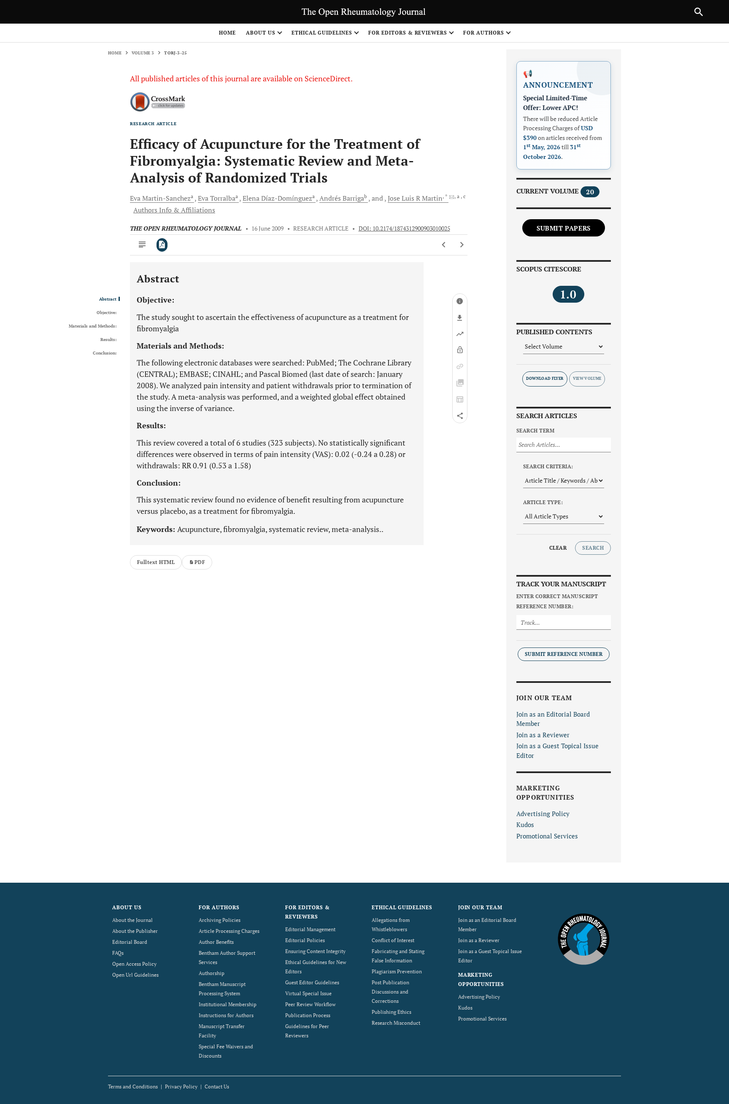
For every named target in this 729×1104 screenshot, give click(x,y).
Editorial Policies (305, 940)
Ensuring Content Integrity (315, 951)
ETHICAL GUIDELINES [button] (322, 33)
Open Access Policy (134, 964)
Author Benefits (216, 942)
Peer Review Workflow (310, 1004)
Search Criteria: (548, 466)
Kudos (525, 824)
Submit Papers (564, 228)
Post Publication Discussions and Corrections (390, 991)
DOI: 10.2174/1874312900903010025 (404, 228)
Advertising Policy (543, 813)
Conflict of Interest (393, 940)
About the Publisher (135, 931)
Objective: (106, 312)
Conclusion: (104, 353)
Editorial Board (129, 942)
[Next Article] (461, 245)
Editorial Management (310, 929)
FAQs (118, 953)
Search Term (535, 430)
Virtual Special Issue (308, 993)
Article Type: (543, 502)
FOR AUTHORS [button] (483, 33)
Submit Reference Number (563, 654)
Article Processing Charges (229, 931)
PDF (199, 562)
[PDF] (162, 245)
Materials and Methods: (92, 326)
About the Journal (132, 920)
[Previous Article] (444, 245)
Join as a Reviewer (543, 735)
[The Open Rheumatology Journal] (583, 939)
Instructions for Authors (226, 1015)
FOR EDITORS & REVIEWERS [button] (407, 33)
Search (593, 548)
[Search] (698, 12)
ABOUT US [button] (260, 33)
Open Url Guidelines (135, 975)
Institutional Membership (227, 1004)
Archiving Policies (219, 920)
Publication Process (307, 1015)
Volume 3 (143, 53)
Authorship (211, 973)
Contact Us (217, 1086)
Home (227, 33)
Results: (108, 339)
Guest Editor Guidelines (312, 982)
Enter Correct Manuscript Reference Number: (557, 601)
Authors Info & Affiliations (174, 210)
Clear (558, 548)
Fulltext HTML (156, 562)
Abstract (107, 299)
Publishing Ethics (391, 1012)
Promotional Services (547, 836)
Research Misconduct (396, 1023)
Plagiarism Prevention (397, 971)
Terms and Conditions (133, 1086)
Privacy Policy (181, 1086)
